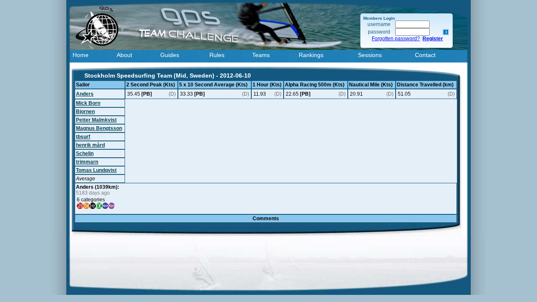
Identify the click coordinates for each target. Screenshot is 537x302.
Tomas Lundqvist (96, 170)
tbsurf (83, 137)
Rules (216, 55)
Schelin (85, 153)
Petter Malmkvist (96, 120)
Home (81, 55)
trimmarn (87, 162)
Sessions (370, 55)
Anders (85, 94)
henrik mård (90, 145)
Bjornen (85, 112)
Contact (425, 55)
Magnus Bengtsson (99, 128)
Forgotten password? (396, 39)
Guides (169, 55)
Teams (261, 55)
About (124, 55)
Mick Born (88, 103)
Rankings (311, 55)
